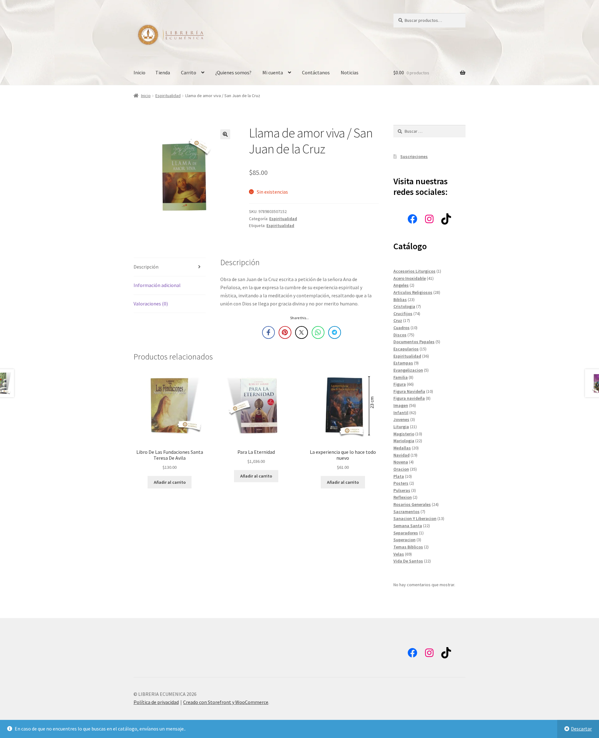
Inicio (139, 72)
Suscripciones (414, 156)
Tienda (162, 72)
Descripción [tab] (146, 267)
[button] (225, 134)
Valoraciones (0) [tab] (151, 303)
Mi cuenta (272, 72)
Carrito (188, 72)
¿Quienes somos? (233, 72)
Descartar (581, 729)
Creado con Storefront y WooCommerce (225, 702)
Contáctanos (316, 72)
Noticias (349, 72)
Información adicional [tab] (157, 285)
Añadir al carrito (170, 482)
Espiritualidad (168, 95)
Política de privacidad (156, 702)
